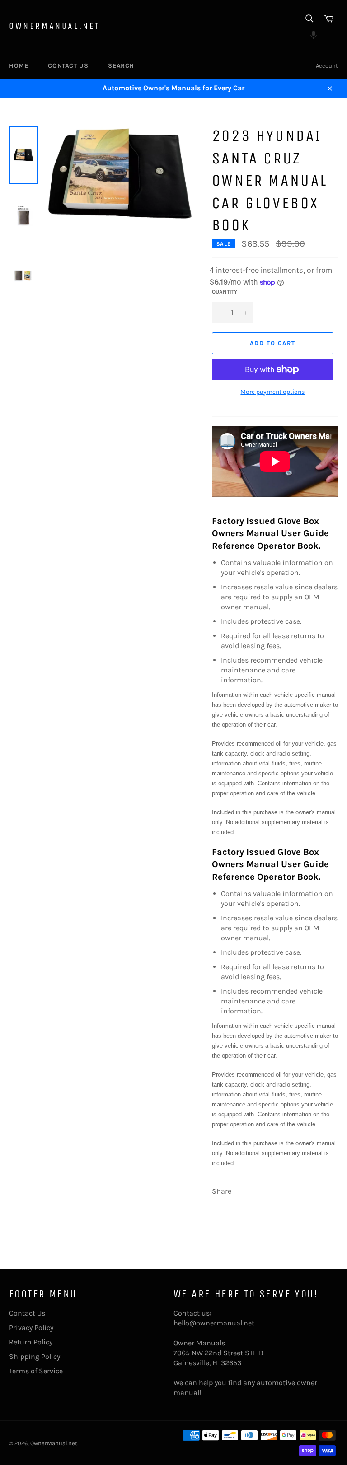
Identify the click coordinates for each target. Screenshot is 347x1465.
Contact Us (68, 66)
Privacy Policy (31, 1327)
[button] (309, 36)
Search (121, 66)
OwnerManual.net (54, 26)
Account (327, 65)
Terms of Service (36, 1371)
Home (18, 66)
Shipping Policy (34, 1356)
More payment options (272, 392)
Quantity (224, 292)
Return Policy (30, 1342)
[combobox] (309, 19)
